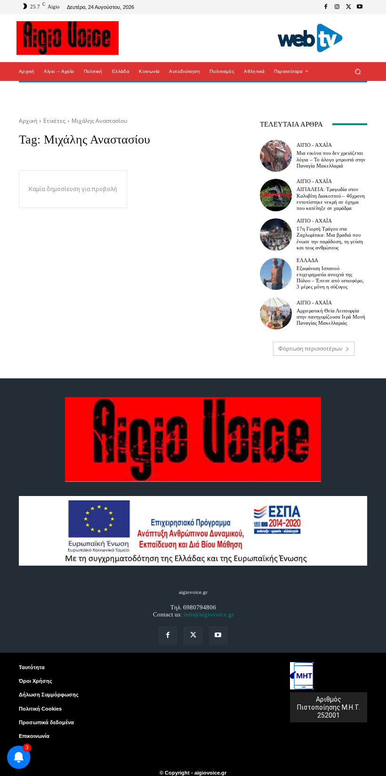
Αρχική (28, 121)
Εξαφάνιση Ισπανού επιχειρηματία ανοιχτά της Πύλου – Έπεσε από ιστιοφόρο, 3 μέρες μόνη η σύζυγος (330, 277)
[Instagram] (337, 7)
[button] (358, 71)
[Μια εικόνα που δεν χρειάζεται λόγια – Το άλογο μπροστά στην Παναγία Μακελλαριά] (276, 156)
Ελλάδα (307, 260)
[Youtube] (359, 7)
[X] (348, 7)
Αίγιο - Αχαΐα (314, 145)
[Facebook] (325, 7)
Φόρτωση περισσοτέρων (310, 348)
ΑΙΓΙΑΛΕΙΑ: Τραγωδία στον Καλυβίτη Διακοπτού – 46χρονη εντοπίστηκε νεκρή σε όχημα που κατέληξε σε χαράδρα (331, 198)
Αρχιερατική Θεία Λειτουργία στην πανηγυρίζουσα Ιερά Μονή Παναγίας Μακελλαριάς (331, 317)
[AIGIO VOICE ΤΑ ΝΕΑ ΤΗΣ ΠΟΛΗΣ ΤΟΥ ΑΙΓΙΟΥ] (67, 38)
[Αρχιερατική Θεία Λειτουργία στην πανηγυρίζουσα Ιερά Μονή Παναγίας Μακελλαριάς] (276, 313)
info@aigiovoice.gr (208, 614)
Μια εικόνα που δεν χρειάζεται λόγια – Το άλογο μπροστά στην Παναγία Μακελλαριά (331, 159)
